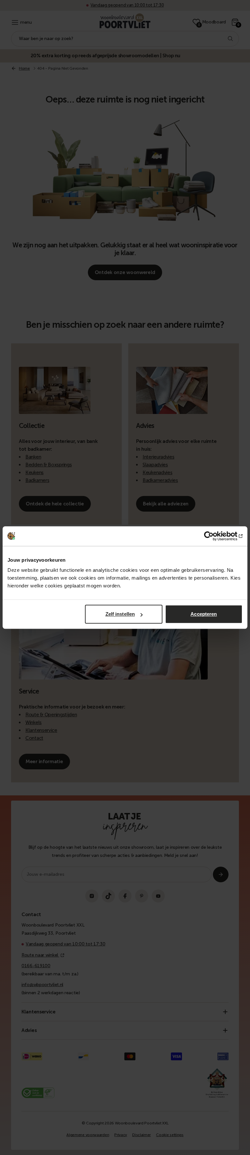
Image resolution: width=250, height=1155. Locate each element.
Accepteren (203, 614)
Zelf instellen (120, 614)
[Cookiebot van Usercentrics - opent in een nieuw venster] (214, 536)
